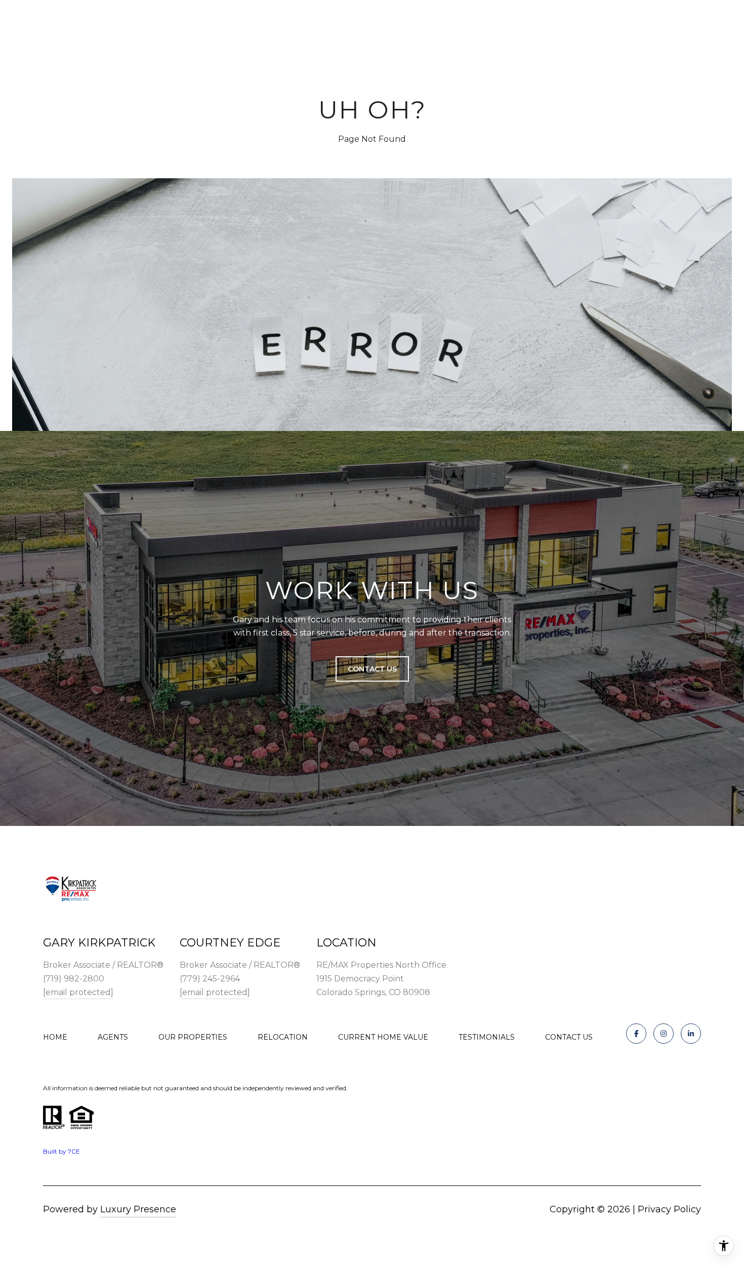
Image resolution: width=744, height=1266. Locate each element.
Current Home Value (383, 1037)
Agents (113, 1037)
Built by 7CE (61, 1151)
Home (55, 1037)
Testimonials (487, 1037)
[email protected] (78, 992)
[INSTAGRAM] (663, 1033)
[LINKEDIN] (691, 1033)
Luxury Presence (138, 1209)
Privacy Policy (669, 1209)
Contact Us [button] (372, 669)
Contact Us (569, 1037)
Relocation (283, 1037)
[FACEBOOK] (636, 1033)
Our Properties (192, 1037)
